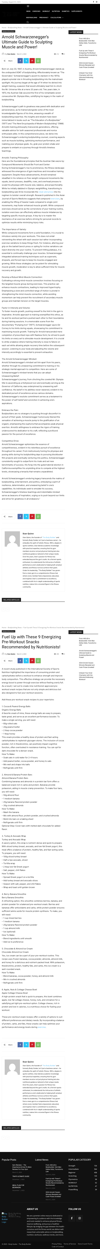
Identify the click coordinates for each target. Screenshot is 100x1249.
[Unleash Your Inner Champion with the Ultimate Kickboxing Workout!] (72, 75)
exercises (55, 198)
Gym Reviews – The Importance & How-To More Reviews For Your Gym (21, 1167)
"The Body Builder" (49, 537)
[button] (28, 22)
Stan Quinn (11, 54)
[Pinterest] (32, 60)
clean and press (46, 192)
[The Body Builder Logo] (11, 14)
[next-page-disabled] (7, 609)
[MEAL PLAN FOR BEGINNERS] (6, 1187)
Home (4, 27)
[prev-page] (3, 609)
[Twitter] (26, 60)
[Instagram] (96, 2)
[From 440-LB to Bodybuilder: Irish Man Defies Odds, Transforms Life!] (72, 41)
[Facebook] (93, 2)
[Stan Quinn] (3, 54)
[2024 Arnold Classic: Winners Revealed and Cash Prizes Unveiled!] (72, 65)
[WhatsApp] (38, 60)
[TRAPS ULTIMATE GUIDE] (6, 1178)
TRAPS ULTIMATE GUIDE (20, 1176)
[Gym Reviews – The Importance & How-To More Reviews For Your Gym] (6, 1167)
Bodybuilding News (15, 27)
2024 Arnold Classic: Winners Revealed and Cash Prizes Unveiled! (87, 65)
